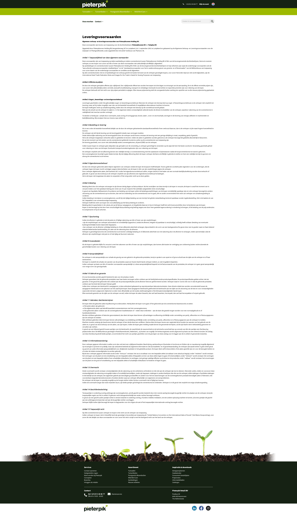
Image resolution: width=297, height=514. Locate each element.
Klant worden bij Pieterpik (93, 475)
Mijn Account (204, 4)
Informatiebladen (178, 480)
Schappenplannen (178, 471)
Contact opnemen (90, 471)
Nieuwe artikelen (134, 482)
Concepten (88, 478)
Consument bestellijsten (180, 475)
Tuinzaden (86, 11)
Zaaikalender (176, 473)
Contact (98, 21)
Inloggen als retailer (91, 482)
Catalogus (175, 482)
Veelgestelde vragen (91, 473)
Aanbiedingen (133, 480)
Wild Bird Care (139, 11)
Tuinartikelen (100, 11)
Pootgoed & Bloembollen (120, 11)
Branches (87, 480)
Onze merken (87, 21)
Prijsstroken (176, 478)
